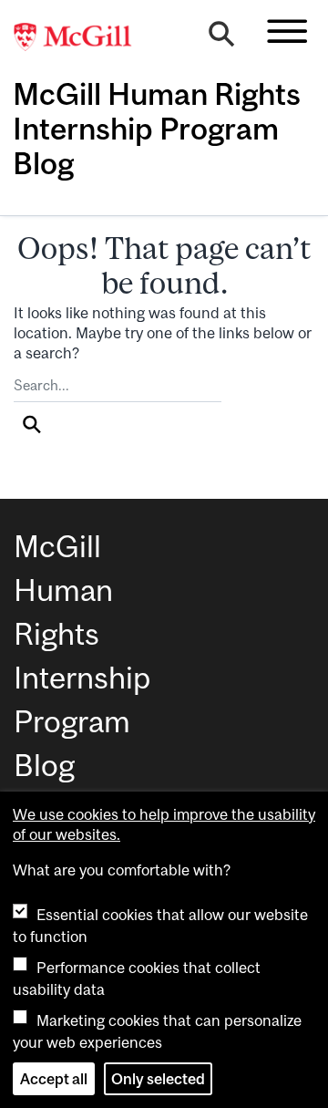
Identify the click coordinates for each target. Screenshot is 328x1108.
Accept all (53, 1079)
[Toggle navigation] (287, 31)
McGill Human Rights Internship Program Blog (157, 129)
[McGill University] (82, 37)
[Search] (221, 38)
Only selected (158, 1079)
